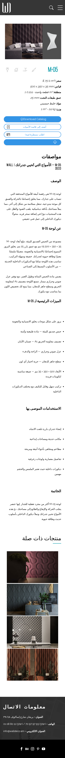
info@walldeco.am (13, 731)
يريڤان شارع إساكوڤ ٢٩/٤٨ (18, 716)
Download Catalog (34, 119)
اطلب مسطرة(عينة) (34, 134)
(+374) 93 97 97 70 (35, 723)
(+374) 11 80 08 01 (13, 723)
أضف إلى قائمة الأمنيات (34, 127)
